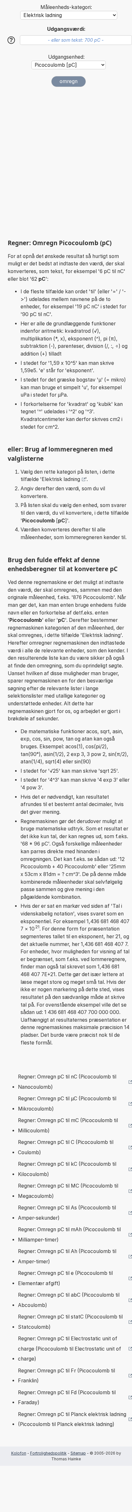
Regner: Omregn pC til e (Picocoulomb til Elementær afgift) (65, 1278)
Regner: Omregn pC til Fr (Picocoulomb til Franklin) (66, 1376)
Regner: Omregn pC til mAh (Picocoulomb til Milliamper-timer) (69, 1234)
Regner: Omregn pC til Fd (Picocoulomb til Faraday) (67, 1397)
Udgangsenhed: (66, 57)
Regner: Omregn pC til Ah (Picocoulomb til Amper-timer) (67, 1256)
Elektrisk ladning (61, 479)
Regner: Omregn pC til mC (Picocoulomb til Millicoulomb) (68, 1125)
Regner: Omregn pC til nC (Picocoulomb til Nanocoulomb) (67, 1082)
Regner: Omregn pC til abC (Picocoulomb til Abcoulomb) (69, 1300)
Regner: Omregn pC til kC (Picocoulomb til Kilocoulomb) (67, 1169)
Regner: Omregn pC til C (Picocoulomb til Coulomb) (65, 1147)
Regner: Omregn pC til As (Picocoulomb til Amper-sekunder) (67, 1213)
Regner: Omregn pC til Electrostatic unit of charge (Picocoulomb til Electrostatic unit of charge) (69, 1349)
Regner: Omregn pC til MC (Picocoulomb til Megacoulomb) (68, 1191)
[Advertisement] (66, 163)
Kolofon (18, 1453)
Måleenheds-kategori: (66, 7)
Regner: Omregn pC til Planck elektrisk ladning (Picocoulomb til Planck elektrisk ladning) (72, 1419)
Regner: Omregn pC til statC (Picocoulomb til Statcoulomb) (70, 1322)
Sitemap (78, 1453)
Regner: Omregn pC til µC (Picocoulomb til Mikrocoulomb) (67, 1103)
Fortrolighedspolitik (48, 1453)
